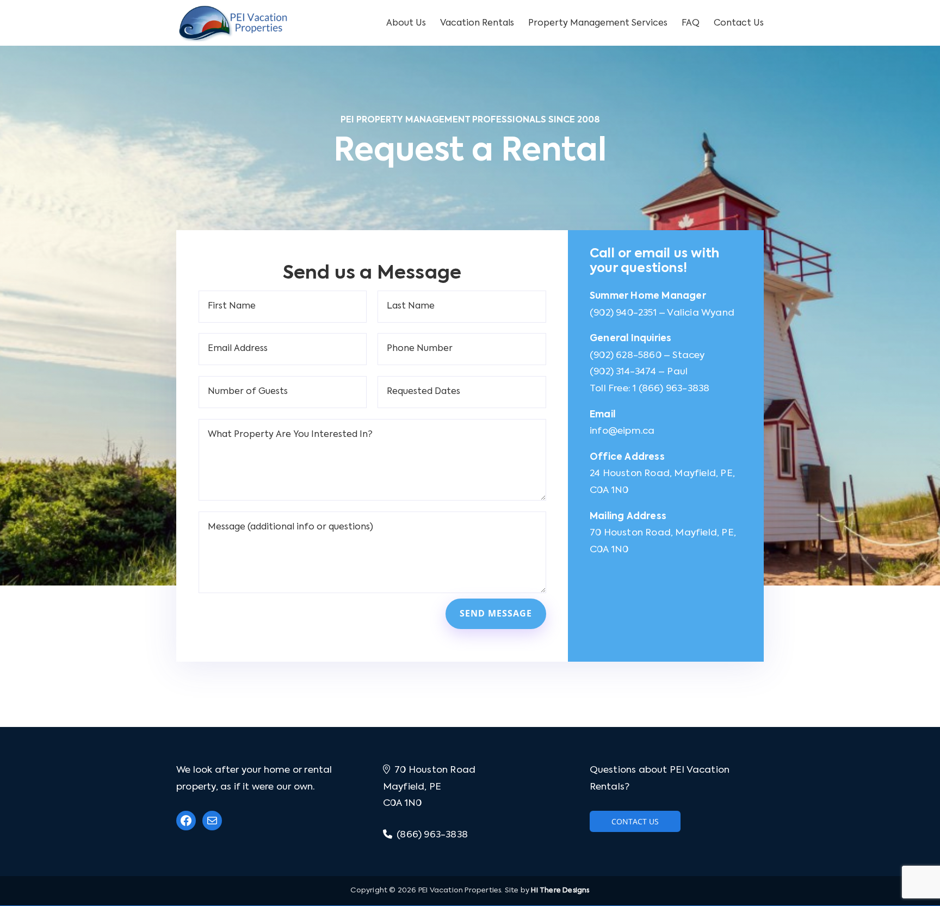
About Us (406, 23)
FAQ (691, 23)
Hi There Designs (560, 890)
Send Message (496, 613)
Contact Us (739, 23)
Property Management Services (597, 23)
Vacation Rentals (477, 23)
